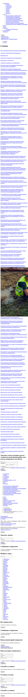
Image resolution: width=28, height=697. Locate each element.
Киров (4, 579)
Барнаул (5, 561)
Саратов (5, 605)
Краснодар (5, 582)
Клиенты (8, 8)
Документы (8, 7)
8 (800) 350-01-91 (7, 510)
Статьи (7, 12)
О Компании (6, 473)
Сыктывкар (6, 608)
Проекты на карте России (12, 29)
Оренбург (5, 593)
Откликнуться (4, 687)
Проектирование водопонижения (14, 18)
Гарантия (5, 481)
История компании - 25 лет (9, 480)
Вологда (5, 567)
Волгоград (5, 566)
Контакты (5, 31)
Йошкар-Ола (6, 572)
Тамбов (5, 609)
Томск (4, 611)
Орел (4, 592)
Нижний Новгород (7, 587)
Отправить (3, 470)
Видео (4, 25)
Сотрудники (9, 5)
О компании (6, 3)
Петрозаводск (6, 597)
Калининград (6, 576)
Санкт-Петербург (7, 603)
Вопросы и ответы (7, 504)
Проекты (5, 28)
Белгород (5, 562)
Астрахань (5, 560)
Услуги (5, 14)
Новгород (5, 588)
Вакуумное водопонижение (12, 21)
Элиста (5, 617)
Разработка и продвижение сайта (8, 523)
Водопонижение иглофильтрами (13, 15)
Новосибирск (6, 589)
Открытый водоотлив (8, 494)
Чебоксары (5, 616)
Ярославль (5, 619)
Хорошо (2, 636)
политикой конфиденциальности (9, 529)
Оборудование (6, 30)
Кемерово (5, 578)
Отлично (3, 627)
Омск (4, 590)
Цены (4, 26)
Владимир (5, 565)
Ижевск (5, 571)
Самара (5, 602)
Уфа (4, 615)
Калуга (5, 577)
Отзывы (8, 4)
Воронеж (5, 568)
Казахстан (5, 574)
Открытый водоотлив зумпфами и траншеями (16, 24)
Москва (5, 594)
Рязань (4, 600)
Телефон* (3, 463)
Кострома (5, 581)
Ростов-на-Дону (7, 599)
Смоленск (5, 606)
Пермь (4, 595)
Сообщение (3, 466)
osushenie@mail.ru (7, 509)
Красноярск (6, 583)
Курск (4, 584)
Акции (7, 9)
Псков (4, 598)
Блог (4, 482)
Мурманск (5, 586)
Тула (4, 613)
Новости (8, 10)
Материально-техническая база (10, 503)
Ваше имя (3, 462)
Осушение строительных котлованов (14, 20)
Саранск (5, 604)
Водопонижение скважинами (13, 17)
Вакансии (8, 13)
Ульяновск (5, 614)
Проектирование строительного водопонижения (14, 488)
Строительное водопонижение (13, 19)
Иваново (5, 570)
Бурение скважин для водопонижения (15, 23)
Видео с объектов (7, 501)
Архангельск (6, 559)
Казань (4, 573)
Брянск (5, 563)
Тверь (4, 610)
